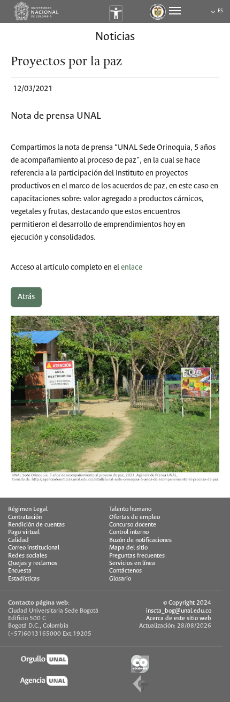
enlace (131, 267)
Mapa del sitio (128, 547)
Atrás (26, 297)
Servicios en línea (132, 563)
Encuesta (20, 570)
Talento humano (130, 509)
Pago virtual (24, 532)
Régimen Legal (28, 509)
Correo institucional (33, 547)
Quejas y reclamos (32, 563)
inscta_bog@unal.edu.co (178, 610)
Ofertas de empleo (134, 517)
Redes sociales (27, 555)
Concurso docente (132, 524)
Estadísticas (24, 578)
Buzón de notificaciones (140, 540)
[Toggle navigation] (175, 11)
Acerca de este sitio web (178, 618)
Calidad (18, 540)
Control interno (129, 532)
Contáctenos (125, 570)
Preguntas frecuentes (137, 555)
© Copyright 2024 (187, 602)
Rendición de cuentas (36, 524)
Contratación (25, 517)
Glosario (120, 578)
